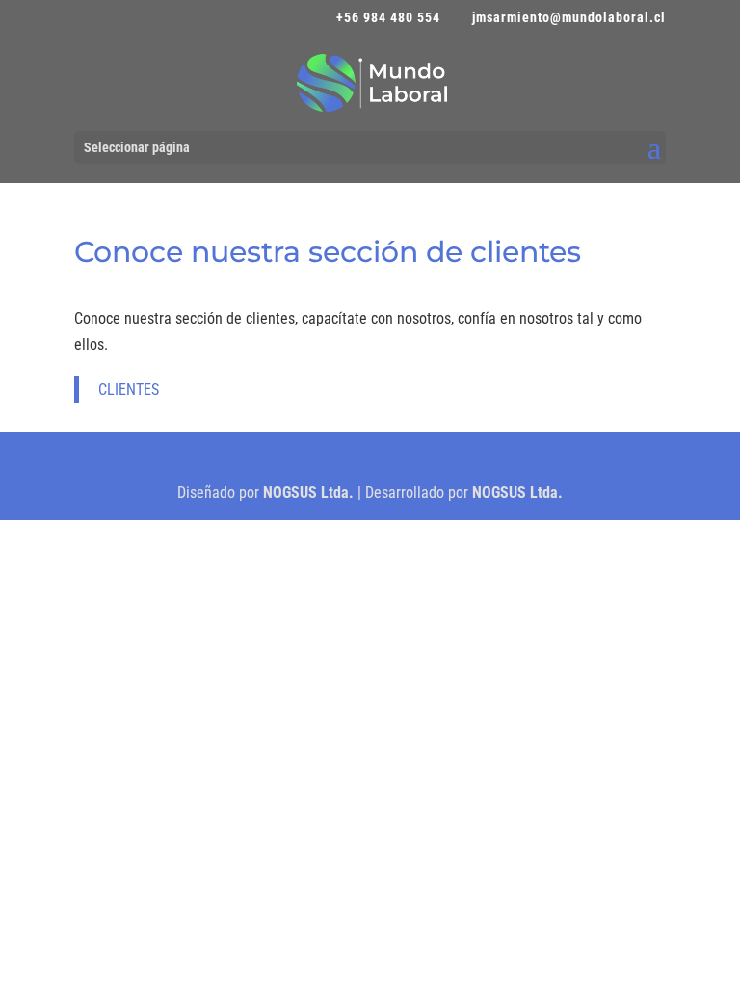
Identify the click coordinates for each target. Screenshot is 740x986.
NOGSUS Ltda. (308, 492)
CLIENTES (128, 389)
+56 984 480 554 (388, 17)
